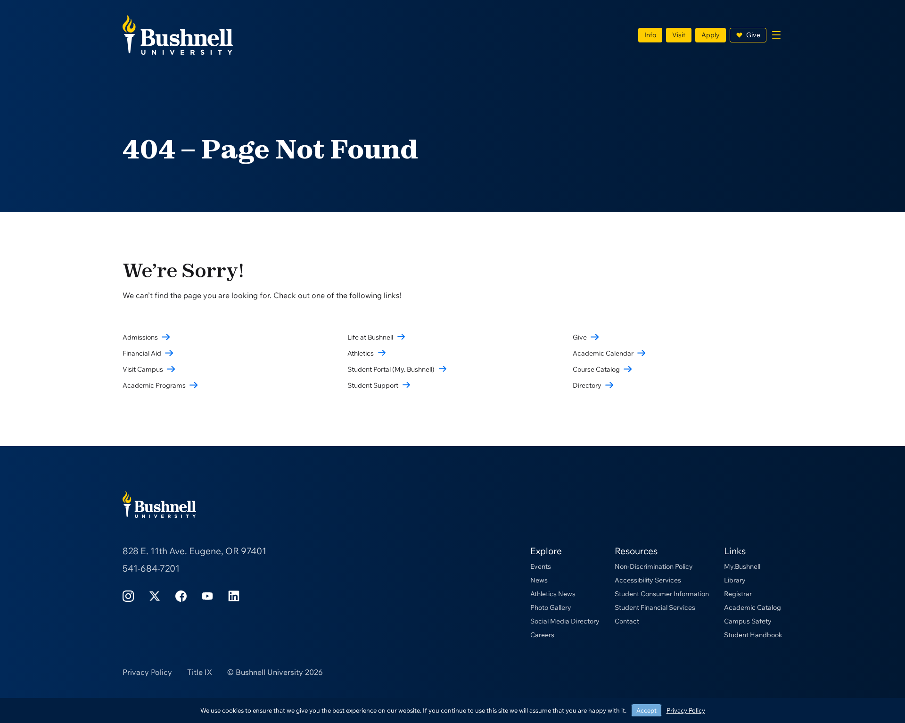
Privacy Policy (147, 672)
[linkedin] (233, 595)
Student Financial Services (655, 607)
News (539, 580)
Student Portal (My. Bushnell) (391, 369)
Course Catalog (596, 369)
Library (735, 580)
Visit (678, 35)
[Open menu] (776, 35)
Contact (627, 621)
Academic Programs (154, 385)
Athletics (360, 353)
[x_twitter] (154, 595)
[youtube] (207, 595)
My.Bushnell (742, 566)
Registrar (738, 594)
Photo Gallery (550, 607)
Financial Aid (142, 353)
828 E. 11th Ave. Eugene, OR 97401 (194, 551)
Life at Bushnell (370, 337)
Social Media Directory (565, 621)
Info (650, 35)
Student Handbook (753, 635)
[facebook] (181, 595)
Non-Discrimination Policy (654, 566)
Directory (587, 385)
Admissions (140, 337)
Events (540, 566)
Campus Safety (748, 621)
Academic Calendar (603, 353)
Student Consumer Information (662, 594)
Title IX (199, 672)
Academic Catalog (752, 607)
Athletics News (553, 594)
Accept (646, 710)
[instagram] (128, 595)
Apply (710, 35)
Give (753, 35)
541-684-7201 (151, 568)
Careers (542, 635)
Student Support (372, 385)
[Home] (178, 34)
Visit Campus (143, 369)
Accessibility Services (648, 580)
